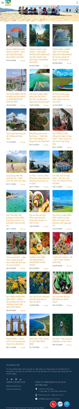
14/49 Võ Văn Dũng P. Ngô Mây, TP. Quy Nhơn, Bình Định (52, 390)
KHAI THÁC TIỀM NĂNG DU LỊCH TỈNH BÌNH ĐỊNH (39, 341)
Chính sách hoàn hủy (13, 389)
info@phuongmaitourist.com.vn (49, 399)
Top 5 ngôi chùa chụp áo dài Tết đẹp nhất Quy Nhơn (16, 136)
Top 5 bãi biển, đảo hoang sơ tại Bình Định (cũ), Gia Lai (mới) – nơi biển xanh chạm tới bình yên (15, 220)
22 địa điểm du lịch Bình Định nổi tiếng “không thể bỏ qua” (41, 17)
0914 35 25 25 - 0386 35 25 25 (51, 395)
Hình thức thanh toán (13, 386)
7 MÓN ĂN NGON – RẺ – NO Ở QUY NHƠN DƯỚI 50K (62, 259)
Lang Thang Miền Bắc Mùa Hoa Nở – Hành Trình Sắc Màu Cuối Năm (16, 178)
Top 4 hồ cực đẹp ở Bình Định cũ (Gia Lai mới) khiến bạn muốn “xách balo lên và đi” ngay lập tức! (62, 220)
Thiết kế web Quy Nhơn (35, 408)
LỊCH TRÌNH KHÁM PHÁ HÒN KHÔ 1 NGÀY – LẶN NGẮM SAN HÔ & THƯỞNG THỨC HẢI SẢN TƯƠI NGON (15, 301)
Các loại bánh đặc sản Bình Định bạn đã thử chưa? (61, 299)
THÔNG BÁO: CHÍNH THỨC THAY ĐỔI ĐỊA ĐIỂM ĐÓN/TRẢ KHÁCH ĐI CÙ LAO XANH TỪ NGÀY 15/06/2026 (62, 54)
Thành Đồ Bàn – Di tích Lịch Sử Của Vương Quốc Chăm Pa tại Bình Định (16, 341)
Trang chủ (9, 17)
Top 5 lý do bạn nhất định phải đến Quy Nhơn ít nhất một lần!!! (39, 299)
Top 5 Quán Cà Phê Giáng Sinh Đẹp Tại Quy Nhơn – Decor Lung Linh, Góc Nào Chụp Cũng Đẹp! (62, 138)
